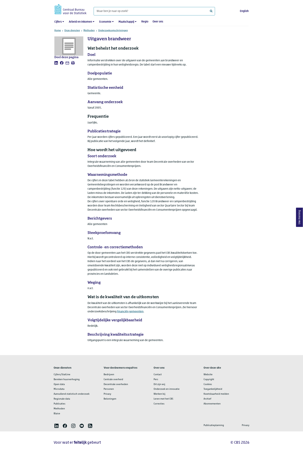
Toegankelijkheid (213, 389)
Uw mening (299, 217)
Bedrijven (109, 374)
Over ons (158, 21)
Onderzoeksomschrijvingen (113, 30)
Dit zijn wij (159, 384)
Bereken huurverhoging (67, 379)
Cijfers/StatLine (62, 374)
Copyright (209, 379)
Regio (144, 21)
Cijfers (58, 21)
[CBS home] (70, 8)
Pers (156, 379)
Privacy (107, 394)
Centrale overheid (113, 379)
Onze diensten (72, 30)
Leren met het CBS (163, 399)
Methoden (89, 30)
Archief (207, 399)
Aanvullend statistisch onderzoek (71, 394)
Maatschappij (126, 21)
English (244, 11)
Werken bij (159, 394)
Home (57, 30)
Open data (59, 384)
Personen (109, 389)
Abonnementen (212, 404)
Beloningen (110, 399)
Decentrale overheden (116, 384)
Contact (158, 374)
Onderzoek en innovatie (167, 389)
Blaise (57, 414)
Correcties (159, 404)
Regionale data (62, 399)
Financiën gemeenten (130, 311)
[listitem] (56, 63)
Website (208, 374)
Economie (105, 21)
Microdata (59, 389)
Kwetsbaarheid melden (216, 394)
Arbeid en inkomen (80, 21)
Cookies (208, 384)
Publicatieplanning (214, 425)
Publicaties (59, 404)
